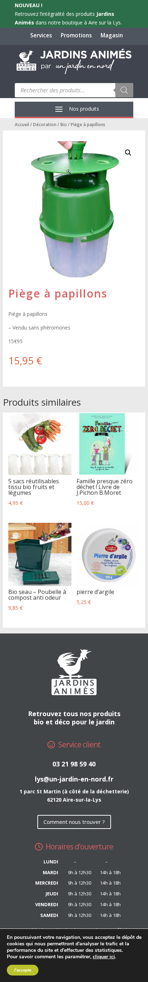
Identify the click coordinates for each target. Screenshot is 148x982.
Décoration (44, 124)
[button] (128, 152)
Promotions (76, 35)
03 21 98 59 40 (74, 764)
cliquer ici (104, 957)
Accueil (22, 124)
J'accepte (22, 970)
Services (41, 35)
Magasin (112, 35)
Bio (63, 124)
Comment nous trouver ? (74, 821)
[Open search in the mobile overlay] (74, 90)
